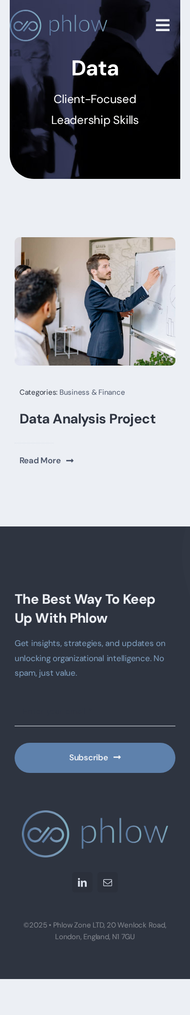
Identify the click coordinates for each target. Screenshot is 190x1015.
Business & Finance (92, 392)
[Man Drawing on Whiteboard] (95, 241)
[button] (47, 460)
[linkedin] (82, 882)
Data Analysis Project (87, 419)
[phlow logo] (58, 13)
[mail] (107, 882)
